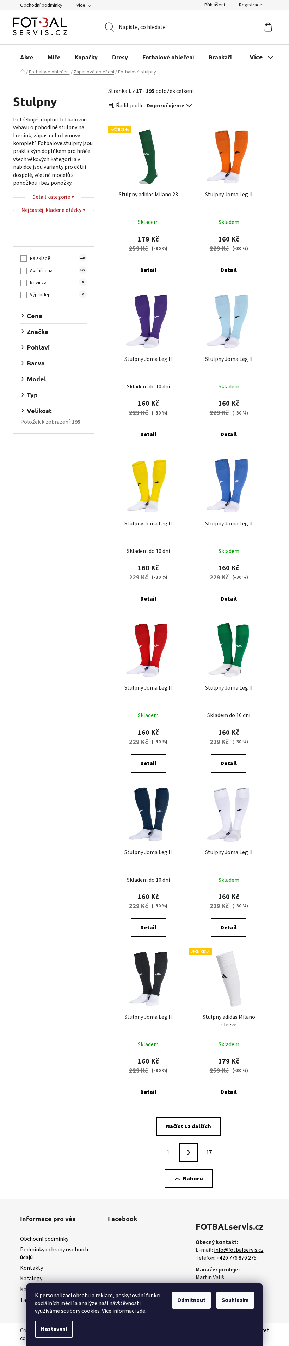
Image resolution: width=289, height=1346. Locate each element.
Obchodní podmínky (41, 5)
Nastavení (54, 1329)
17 (209, 1152)
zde (141, 1311)
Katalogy (31, 1278)
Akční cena (57, 270)
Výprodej (57, 294)
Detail (148, 270)
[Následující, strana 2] (188, 1152)
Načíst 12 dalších (188, 1126)
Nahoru (193, 1179)
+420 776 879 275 (236, 1258)
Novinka (57, 282)
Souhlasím (235, 1300)
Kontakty (31, 1268)
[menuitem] (26, 57)
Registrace (250, 4)
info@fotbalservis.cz (239, 1250)
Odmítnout (191, 1300)
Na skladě (57, 258)
